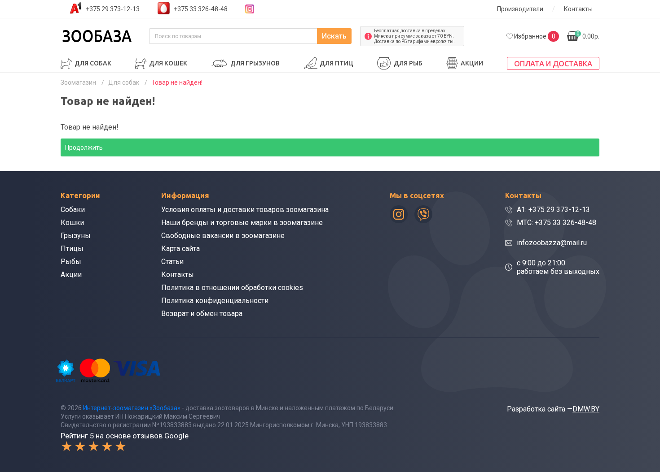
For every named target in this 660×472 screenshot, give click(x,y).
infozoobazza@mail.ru (552, 242)
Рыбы (71, 261)
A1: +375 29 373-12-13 (553, 209)
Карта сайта (180, 248)
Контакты (578, 9)
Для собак (93, 63)
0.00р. (587, 35)
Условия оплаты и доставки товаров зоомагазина (245, 209)
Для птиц (336, 63)
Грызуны (76, 235)
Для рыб (408, 63)
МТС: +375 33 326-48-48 (556, 222)
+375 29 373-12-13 (113, 9)
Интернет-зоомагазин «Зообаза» (131, 407)
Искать (334, 36)
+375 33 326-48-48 (201, 9)
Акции (472, 63)
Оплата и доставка (553, 64)
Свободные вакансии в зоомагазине (223, 235)
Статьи (172, 261)
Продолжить (84, 147)
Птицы (72, 248)
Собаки (73, 209)
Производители (520, 9)
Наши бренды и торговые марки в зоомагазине (242, 222)
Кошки (72, 222)
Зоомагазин (78, 82)
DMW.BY (585, 409)
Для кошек (168, 63)
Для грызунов (255, 63)
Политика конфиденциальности (214, 300)
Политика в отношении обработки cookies (232, 287)
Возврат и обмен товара (201, 313)
